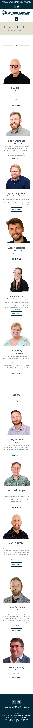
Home (8, 706)
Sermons (26, 707)
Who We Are (15, 706)
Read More (16, 106)
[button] (16, 19)
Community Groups (11, 707)
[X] (18, 6)
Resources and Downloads (11, 709)
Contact (28, 709)
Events (20, 707)
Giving (23, 709)
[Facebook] (15, 6)
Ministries (23, 706)
